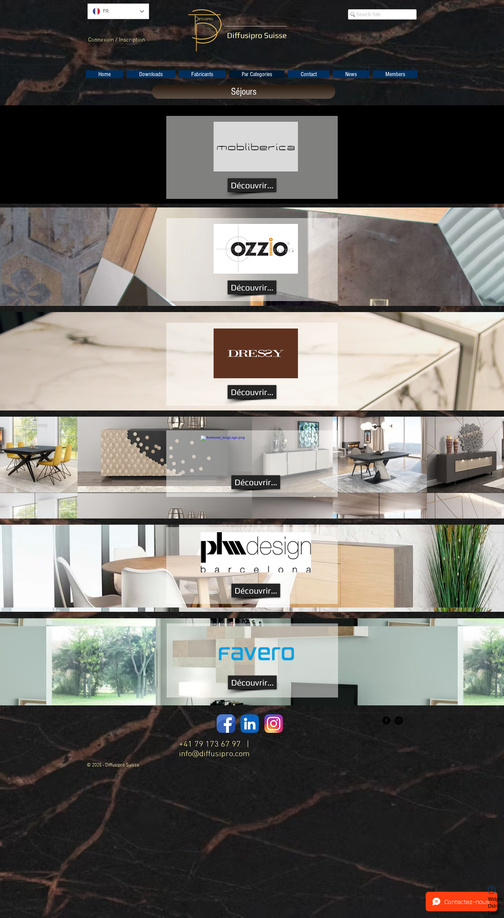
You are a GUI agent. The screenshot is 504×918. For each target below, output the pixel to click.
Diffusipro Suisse (257, 35)
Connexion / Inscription (116, 40)
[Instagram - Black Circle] (399, 720)
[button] (151, 74)
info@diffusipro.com (214, 754)
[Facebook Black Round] (386, 720)
